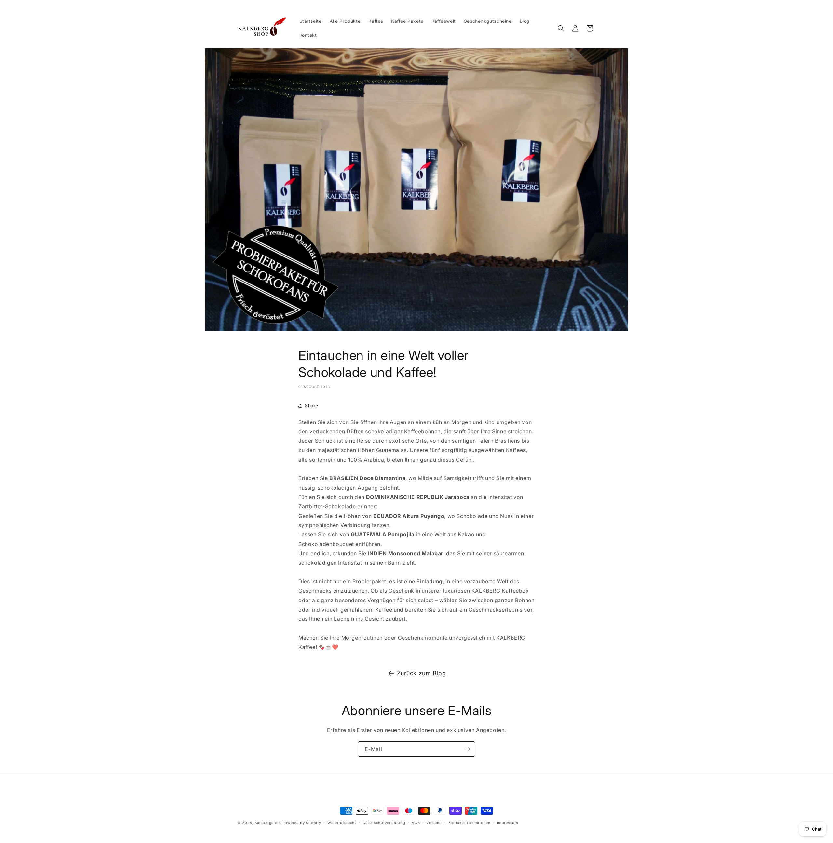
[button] (561, 28)
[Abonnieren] (467, 749)
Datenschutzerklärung (384, 823)
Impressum (507, 823)
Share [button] (311, 405)
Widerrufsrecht (341, 823)
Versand (434, 823)
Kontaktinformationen (469, 823)
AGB (416, 823)
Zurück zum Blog (421, 673)
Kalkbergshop (268, 823)
